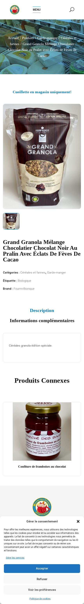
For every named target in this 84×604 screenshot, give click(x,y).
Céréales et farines (33, 272)
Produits (28, 38)
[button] (78, 521)
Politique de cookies (40, 598)
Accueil (13, 38)
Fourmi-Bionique (24, 288)
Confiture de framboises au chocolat (42, 466)
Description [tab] (42, 310)
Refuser (42, 579)
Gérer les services (15, 557)
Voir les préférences (42, 590)
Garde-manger (47, 38)
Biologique (24, 280)
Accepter (42, 568)
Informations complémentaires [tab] (42, 320)
